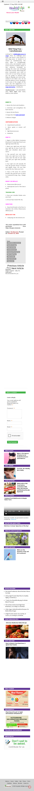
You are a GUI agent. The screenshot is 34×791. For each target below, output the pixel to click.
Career (12, 781)
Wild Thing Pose (12, 254)
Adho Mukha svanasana (14, 243)
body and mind (11, 247)
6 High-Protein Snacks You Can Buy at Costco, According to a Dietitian (15, 614)
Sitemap (15, 783)
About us (7, 781)
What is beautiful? (8, 268)
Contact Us (26, 783)
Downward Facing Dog (13, 252)
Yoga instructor (12, 258)
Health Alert (9, 451)
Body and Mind (10, 30)
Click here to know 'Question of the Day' (16, 526)
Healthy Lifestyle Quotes (13, 531)
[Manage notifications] (29, 787)
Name (9, 421)
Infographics (9, 709)
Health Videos (9, 496)
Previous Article (15, 265)
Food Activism (10, 481)
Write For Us (9, 736)
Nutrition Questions (12, 523)
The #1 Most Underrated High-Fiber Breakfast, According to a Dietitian (15, 605)
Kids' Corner (9, 466)
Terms (28, 781)
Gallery (16, 781)
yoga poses (11, 261)
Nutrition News (10, 588)
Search (26, 21)
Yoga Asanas (11, 256)
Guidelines (9, 783)
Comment (11, 408)
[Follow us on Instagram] (29, 22)
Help (20, 781)
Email (9, 427)
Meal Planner (9, 689)
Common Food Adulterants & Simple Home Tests (15, 498)
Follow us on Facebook (13, 730)
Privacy (24, 781)
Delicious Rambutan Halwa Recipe (16, 622)
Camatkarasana (12, 249)
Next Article (18, 268)
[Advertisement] (15, 17)
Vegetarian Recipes (11, 619)
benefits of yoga (12, 245)
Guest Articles (10, 547)
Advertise (20, 783)
